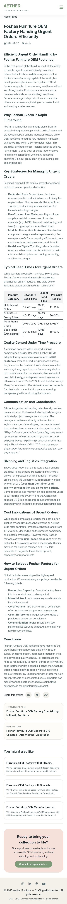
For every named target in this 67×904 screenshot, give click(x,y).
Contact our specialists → (33, 864)
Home (7, 16)
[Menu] (61, 7)
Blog (14, 16)
